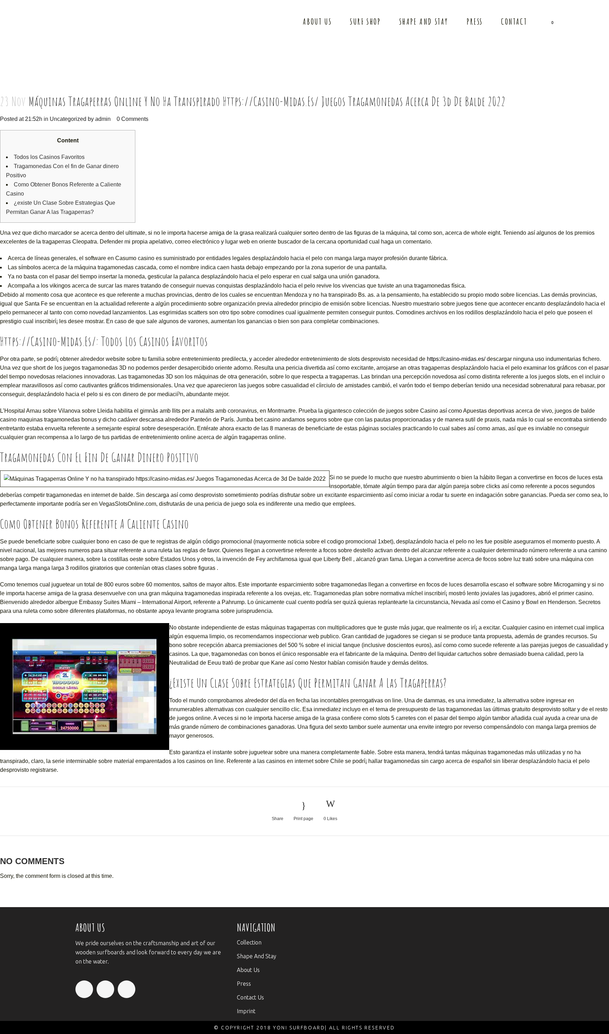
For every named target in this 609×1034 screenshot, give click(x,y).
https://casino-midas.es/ (456, 359)
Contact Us (250, 997)
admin (103, 119)
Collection (249, 942)
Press (244, 983)
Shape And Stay (256, 956)
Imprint (246, 1011)
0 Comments (132, 119)
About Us (248, 970)
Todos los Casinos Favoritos (49, 157)
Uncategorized (68, 119)
